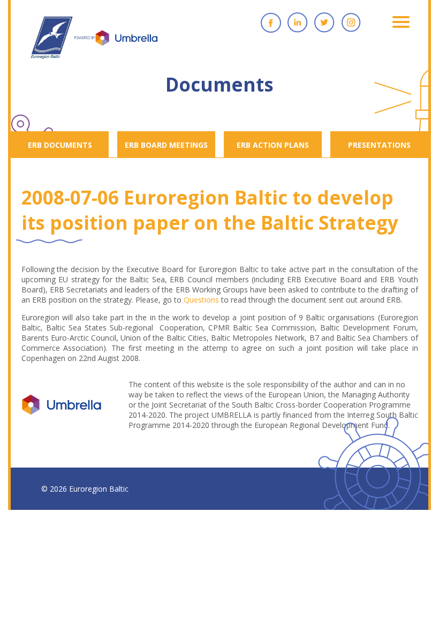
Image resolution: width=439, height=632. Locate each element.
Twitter (324, 22)
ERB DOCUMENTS (60, 145)
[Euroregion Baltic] (93, 43)
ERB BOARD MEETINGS (166, 145)
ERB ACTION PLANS (273, 145)
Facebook (271, 22)
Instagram (351, 22)
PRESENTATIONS (379, 145)
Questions (201, 300)
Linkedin (297, 22)
